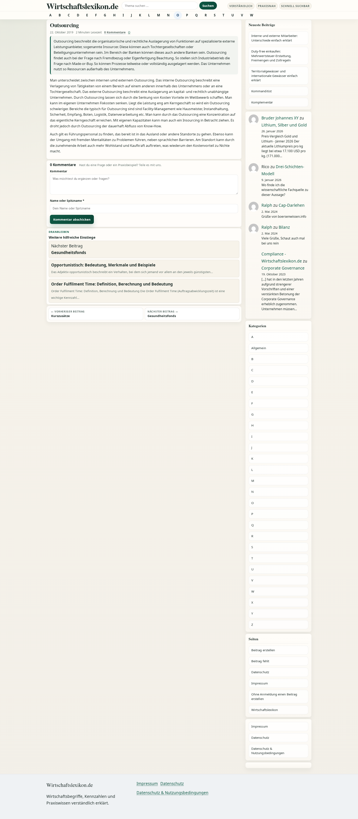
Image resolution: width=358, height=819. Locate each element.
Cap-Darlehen (292, 205)
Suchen (208, 6)
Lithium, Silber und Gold (284, 125)
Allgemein (258, 348)
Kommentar (58, 171)
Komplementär (262, 102)
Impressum (259, 683)
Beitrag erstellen (263, 650)
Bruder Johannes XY (280, 118)
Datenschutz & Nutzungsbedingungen (267, 750)
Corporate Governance (283, 268)
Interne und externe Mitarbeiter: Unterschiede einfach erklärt (274, 38)
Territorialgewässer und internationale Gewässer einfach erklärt (274, 75)
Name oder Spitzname (67, 201)
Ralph (266, 205)
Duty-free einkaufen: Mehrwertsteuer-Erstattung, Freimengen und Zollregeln (271, 55)
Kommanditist (261, 91)
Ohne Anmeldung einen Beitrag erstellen (274, 696)
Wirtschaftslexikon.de (82, 6)
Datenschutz (260, 672)
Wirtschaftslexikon (264, 710)
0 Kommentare (115, 32)
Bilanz (284, 227)
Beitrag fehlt (260, 661)
